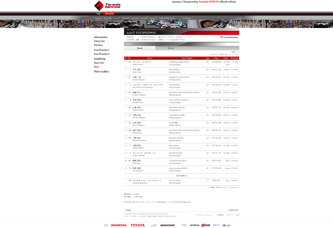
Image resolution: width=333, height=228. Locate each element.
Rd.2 (107, 18)
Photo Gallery (104, 71)
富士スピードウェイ (166, 37)
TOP (98, 13)
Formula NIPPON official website (109, 5)
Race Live (104, 62)
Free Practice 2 (104, 54)
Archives (187, 18)
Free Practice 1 (104, 50)
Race (104, 66)
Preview (104, 45)
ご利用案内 (220, 215)
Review (171, 48)
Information (104, 37)
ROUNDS (109, 13)
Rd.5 (135, 18)
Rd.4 (126, 18)
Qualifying (104, 58)
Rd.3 (116, 18)
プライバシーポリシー (205, 215)
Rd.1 (98, 18)
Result (139, 48)
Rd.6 (144, 18)
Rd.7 (153, 18)
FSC (166, 18)
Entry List (104, 41)
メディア (230, 215)
